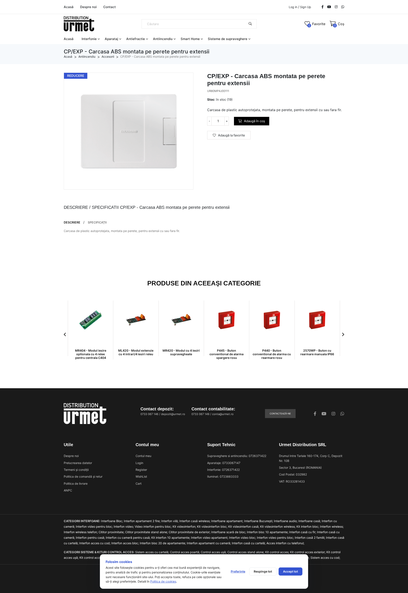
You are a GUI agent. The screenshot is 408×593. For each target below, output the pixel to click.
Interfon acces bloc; (125, 543)
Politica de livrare (76, 483)
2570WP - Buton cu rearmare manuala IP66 (317, 352)
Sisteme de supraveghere (227, 39)
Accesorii (108, 56)
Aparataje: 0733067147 (223, 463)
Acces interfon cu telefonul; (285, 543)
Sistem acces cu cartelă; (152, 552)
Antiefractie (135, 39)
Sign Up (305, 7)
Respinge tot (263, 571)
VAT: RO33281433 (292, 481)
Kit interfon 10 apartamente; (171, 537)
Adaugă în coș (254, 121)
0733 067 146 (149, 414)
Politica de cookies (163, 581)
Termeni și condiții (76, 469)
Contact (109, 7)
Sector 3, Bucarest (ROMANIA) (300, 467)
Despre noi (88, 7)
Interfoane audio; (286, 521)
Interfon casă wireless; (195, 521)
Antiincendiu (163, 39)
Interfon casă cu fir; (303, 532)
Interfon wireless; (332, 526)
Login (139, 463)
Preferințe (238, 571)
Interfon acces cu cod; (95, 543)
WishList (141, 476)
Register (141, 469)
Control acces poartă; (185, 552)
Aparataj (111, 39)
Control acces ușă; (214, 552)
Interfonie (89, 39)
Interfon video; (124, 526)
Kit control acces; (277, 552)
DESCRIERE (72, 222)
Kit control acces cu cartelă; (99, 557)
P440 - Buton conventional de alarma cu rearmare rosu (272, 354)
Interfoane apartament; (227, 521)
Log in (293, 7)
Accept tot (290, 571)
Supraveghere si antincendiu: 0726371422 (236, 456)
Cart (139, 483)
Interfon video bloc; (243, 537)
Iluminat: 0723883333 (222, 476)
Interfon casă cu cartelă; (249, 543)
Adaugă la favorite (231, 135)
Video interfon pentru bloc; (154, 526)
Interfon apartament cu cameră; (209, 543)
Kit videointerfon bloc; (212, 526)
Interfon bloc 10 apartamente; (268, 532)
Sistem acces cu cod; (325, 557)
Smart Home (190, 39)
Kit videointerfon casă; (244, 526)
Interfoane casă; (310, 521)
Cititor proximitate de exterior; (190, 532)
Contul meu (143, 456)
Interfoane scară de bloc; (229, 532)
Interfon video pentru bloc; (95, 526)
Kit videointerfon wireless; (278, 526)
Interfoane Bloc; (112, 521)
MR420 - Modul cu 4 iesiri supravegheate (181, 352)
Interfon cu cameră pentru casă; (128, 537)
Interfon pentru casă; (91, 537)
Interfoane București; (259, 521)
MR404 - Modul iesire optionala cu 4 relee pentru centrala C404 (90, 354)
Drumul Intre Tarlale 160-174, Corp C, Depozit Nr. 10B (310, 458)
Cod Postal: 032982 (293, 474)
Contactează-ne (280, 413)
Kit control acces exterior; (308, 552)
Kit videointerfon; (185, 526)
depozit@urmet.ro (173, 414)
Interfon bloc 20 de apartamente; (163, 543)
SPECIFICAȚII (97, 222)
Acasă (69, 7)
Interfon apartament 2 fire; (142, 521)
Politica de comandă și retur (83, 476)
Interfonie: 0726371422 (223, 469)
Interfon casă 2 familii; (310, 537)
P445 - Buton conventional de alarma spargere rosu (227, 354)
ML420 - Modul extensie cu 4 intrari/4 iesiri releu (135, 352)
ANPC (68, 490)
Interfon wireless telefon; (81, 532)
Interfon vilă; (170, 521)
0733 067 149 (200, 414)
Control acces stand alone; (246, 552)
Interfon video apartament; (210, 537)
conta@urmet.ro (223, 414)
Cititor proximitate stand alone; (147, 532)
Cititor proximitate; (112, 532)
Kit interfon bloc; (308, 526)
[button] (65, 334)
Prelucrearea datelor (78, 463)
